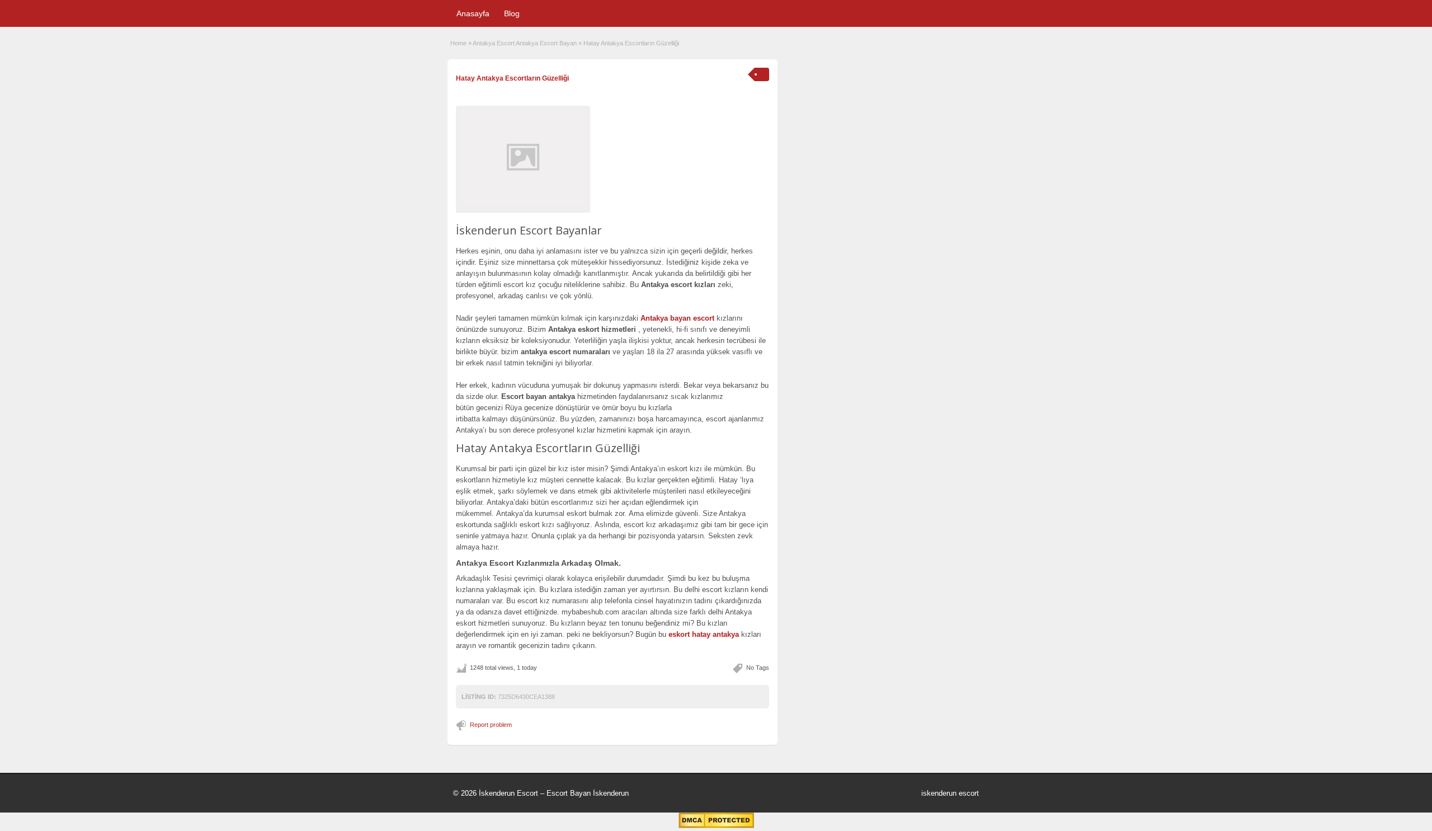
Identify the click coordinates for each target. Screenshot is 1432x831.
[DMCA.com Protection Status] (716, 826)
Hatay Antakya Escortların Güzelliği (512, 78)
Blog (512, 13)
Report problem (491, 724)
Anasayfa (472, 13)
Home (458, 43)
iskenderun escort (950, 793)
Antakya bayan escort (677, 318)
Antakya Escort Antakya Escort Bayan (525, 43)
